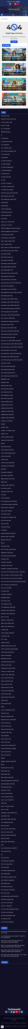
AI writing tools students (7, 189)
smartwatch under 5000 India (8, 819)
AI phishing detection (6, 170)
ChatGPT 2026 (4, 427)
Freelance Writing (5, 527)
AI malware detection (6, 160)
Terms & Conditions (22, 1026)
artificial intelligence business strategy (10, 228)
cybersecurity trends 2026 (7, 466)
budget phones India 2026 (7, 417)
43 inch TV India (5, 125)
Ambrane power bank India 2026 (9, 193)
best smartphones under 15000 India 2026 (11, 343)
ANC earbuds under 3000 (7, 196)
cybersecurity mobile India (7, 462)
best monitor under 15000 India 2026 (10, 315)
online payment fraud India (8, 697)
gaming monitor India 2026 (7, 536)
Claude (2, 443)
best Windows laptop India (7, 369)
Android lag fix (4, 205)
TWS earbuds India (6, 851)
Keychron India (5, 616)
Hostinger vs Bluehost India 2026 (9, 568)
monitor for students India (7, 671)
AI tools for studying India (7, 186)
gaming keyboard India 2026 (8, 533)
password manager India (7, 716)
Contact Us (12, 1022)
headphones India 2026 (7, 552)
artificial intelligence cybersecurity (9, 231)
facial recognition (5, 498)
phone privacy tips (5, 722)
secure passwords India (7, 796)
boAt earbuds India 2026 (7, 388)
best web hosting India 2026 (8, 366)
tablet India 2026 (5, 838)
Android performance (6, 212)
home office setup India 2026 (8, 555)
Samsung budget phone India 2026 (10, 780)
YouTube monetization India (8, 915)
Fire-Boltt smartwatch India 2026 (9, 504)
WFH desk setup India (6, 886)
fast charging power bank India (9, 501)
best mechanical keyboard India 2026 (10, 308)
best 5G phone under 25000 (8, 238)
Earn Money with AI (6, 488)
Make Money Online (6, 658)
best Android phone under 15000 (9, 250)
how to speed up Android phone (9, 584)
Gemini (2, 543)
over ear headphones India (8, 710)
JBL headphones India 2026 (8, 607)
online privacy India (6, 703)
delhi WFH (3, 469)
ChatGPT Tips (4, 433)
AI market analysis (5, 164)
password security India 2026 (8, 719)
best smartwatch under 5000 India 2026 (11, 353)
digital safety (4, 482)
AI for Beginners (5, 144)
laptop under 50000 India (7, 626)
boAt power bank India (7, 398)
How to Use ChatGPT (6, 588)
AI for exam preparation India (8, 151)
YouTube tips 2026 (5, 918)
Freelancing (4, 530)
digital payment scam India (7, 478)
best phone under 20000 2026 (8, 327)
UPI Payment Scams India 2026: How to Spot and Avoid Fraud (13, 56)
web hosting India (5, 883)
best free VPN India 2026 (7, 286)
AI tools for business (6, 183)
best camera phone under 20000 (9, 273)
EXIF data (3, 494)
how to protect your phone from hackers (11, 578)
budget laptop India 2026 (7, 414)
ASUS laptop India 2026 (7, 234)
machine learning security (7, 652)
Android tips (4, 218)
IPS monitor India (5, 600)
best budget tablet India (7, 270)
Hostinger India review (6, 565)
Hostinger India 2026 (6, 562)
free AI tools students (6, 510)
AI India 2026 (4, 157)
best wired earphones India (8, 372)
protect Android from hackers (8, 748)
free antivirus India (5, 514)
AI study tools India (6, 176)
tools (2, 844)
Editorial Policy (23, 1022)
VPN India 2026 (5, 867)
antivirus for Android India (7, 221)
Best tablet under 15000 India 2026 (10, 356)
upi (2, 854)
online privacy (4, 700)
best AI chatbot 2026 (6, 244)
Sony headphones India (7, 822)
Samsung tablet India (6, 787)
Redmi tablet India (5, 774)
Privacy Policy (8, 1026)
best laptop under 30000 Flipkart (9, 299)
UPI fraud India (5, 857)
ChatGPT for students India (8, 430)
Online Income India (6, 694)
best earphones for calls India (8, 279)
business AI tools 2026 (7, 421)
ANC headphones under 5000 (8, 199)
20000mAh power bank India (8, 119)
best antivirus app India (7, 257)
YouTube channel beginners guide (9, 909)
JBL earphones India (6, 604)
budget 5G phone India (7, 405)
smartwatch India (5, 816)
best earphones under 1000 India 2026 (11, 282)
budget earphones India (7, 408)
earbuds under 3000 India (7, 485)
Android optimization (6, 209)
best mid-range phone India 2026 (9, 311)
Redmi (2, 764)
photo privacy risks (6, 739)
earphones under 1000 (7, 491)
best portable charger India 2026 (9, 334)
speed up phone (5, 825)
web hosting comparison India (8, 877)
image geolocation (5, 597)
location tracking (5, 642)
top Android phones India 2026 (9, 848)
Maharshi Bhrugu (17, 58)
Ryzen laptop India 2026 (7, 777)
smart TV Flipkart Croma (7, 806)
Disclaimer (17, 1022)
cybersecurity (4, 459)
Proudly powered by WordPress (9, 1018)
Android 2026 (4, 202)
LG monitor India (5, 636)
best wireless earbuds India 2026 (9, 376)
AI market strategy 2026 (7, 167)
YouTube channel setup (7, 912)
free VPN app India (6, 520)
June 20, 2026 (7, 58)
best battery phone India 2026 (8, 263)
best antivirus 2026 (6, 254)
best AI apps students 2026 (8, 241)
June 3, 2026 (7, 88)
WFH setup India (5, 893)
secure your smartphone (7, 800)
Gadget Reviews (7, 82)
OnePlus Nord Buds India (7, 690)
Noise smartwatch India (7, 681)
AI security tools (5, 173)
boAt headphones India (7, 395)
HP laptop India (5, 591)
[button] (23, 14)
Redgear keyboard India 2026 (8, 761)
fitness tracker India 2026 (7, 507)
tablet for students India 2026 (8, 835)
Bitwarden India (5, 382)
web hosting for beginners (7, 880)
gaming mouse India (6, 539)
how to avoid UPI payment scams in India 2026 (13, 572)
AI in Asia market (5, 154)
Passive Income (5, 713)
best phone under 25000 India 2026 (10, 331)
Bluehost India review (6, 385)
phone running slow (6, 726)
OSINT (2, 706)
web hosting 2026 (5, 873)
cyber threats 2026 (6, 456)
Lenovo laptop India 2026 (7, 633)
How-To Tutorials (7, 97)
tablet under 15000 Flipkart (8, 841)
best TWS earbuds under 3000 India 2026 (11, 360)
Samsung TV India (5, 790)
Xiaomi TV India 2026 (6, 906)
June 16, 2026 (7, 73)
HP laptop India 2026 (6, 594)
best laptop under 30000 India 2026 (10, 302)
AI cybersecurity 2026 (6, 141)
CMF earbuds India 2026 (7, 449)
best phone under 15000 (7, 324)
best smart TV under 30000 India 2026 (11, 340)
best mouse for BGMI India (8, 318)
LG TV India (4, 639)
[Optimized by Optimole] (2, 1027)
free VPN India (4, 523)
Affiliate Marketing (5, 132)
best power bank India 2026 (8, 337)
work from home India (6, 902)
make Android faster (6, 655)
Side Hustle (4, 803)
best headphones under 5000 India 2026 (11, 292)
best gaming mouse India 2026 (8, 289)
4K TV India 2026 (5, 128)
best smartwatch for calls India (9, 350)
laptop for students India (7, 620)
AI (1, 135)
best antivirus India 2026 (7, 260)
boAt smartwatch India (6, 401)
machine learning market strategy (9, 649)
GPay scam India (5, 546)
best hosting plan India (6, 295)
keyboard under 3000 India (8, 610)
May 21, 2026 (7, 103)
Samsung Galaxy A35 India (8, 783)
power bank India (5, 742)
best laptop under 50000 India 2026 (10, 305)
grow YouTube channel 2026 (8, 549)
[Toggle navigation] (13, 15)
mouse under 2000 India (7, 677)
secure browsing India (6, 793)
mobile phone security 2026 (8, 668)
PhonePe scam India (6, 732)
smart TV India (4, 809)
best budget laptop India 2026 (8, 266)
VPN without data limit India (8, 870)
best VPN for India (5, 363)
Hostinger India (5, 559)
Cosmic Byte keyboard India (8, 453)
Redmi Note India (5, 771)
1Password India (5, 115)
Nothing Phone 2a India (7, 687)
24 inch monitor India (6, 122)
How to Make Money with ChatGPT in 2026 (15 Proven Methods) (13, 71)
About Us (7, 1022)
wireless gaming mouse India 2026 (9, 896)
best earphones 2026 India (8, 276)
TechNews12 (14, 1026)
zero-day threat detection (7, 922)
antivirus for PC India (6, 225)
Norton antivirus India (6, 684)
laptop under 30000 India (7, 623)
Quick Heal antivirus (6, 751)
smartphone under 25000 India (9, 812)
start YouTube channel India (8, 828)
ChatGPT (3, 424)
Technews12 (14, 9)
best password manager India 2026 (10, 321)
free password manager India (8, 517)
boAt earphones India (6, 392)
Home (2, 19)
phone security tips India (7, 729)
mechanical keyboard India (8, 661)
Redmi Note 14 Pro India (7, 767)
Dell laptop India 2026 (6, 472)
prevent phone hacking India (8, 745)
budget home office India (7, 411)
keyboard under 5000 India (8, 613)
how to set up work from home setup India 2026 (13, 581)
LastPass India (4, 629)
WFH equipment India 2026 (8, 889)
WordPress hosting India (7, 899)
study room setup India (7, 832)
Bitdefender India (5, 379)
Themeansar (13, 1019)
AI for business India (6, 148)
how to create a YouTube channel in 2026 (11, 575)
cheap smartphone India (7, 437)
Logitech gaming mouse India (8, 645)
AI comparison (4, 138)
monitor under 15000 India (7, 674)
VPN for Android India (6, 864)
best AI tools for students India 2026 (10, 247)
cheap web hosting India (7, 440)
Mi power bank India (6, 665)
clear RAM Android (6, 446)
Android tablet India (6, 215)
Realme (3, 758)
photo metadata (5, 735)
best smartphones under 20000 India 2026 (12, 347)
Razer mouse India (5, 755)
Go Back (14, 41)
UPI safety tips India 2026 (7, 861)
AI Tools (3, 180)
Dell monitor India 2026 (7, 475)
